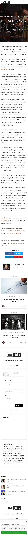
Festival (22, 332)
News (12, 16)
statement (4, 69)
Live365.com (5, 220)
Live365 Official (9, 230)
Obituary (23, 16)
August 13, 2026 (10, 487)
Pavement (6, 332)
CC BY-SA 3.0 (19, 243)
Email (6, 395)
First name (7, 380)
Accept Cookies (14, 532)
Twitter (19, 253)
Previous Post (14, 276)
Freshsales (16, 409)
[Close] (26, 521)
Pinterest (19, 257)
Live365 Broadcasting (20, 230)
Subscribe (18, 405)
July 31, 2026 (9, 494)
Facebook (10, 253)
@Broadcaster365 (17, 233)
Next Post (14, 312)
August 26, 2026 (10, 483)
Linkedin (10, 257)
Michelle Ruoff (19, 264)
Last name (7, 388)
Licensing (18, 296)
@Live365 (9, 233)
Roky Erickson (6, 16)
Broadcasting (11, 296)
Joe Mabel (13, 243)
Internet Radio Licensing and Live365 (15, 485)
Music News (17, 16)
